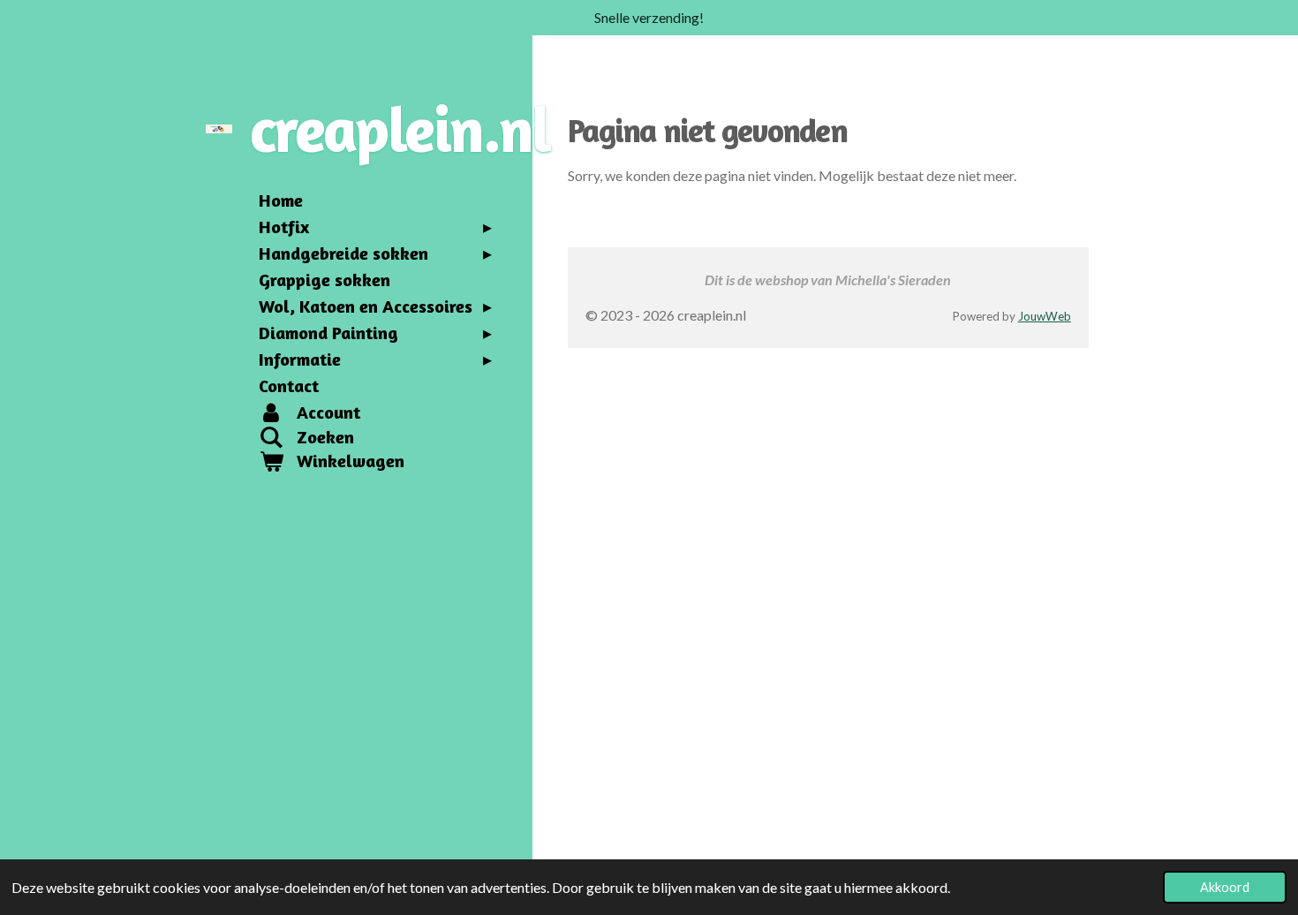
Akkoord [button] (1224, 887)
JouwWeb (1044, 316)
